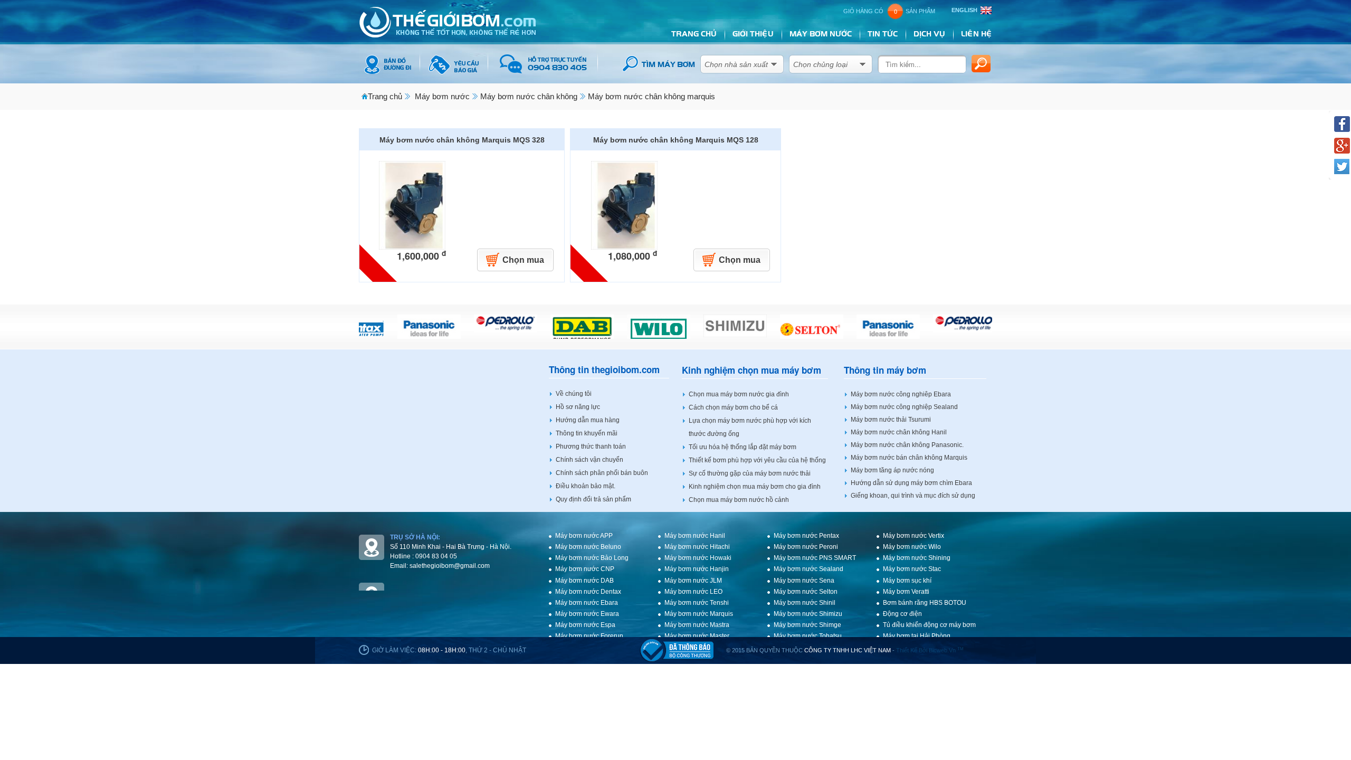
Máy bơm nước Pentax (806, 535)
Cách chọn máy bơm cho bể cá (733, 407)
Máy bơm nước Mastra (696, 625)
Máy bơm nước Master (696, 636)
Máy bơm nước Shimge (807, 625)
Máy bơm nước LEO (693, 591)
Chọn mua (523, 259)
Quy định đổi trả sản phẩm (593, 499)
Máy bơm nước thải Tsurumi (891, 419)
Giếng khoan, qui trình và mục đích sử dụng (913, 495)
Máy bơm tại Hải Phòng (916, 636)
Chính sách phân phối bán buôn (602, 473)
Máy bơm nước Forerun (589, 636)
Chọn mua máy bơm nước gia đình (739, 394)
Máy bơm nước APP (584, 535)
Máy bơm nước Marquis (698, 614)
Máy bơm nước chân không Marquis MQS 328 (462, 140)
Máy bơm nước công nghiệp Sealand (904, 407)
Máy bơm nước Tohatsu (808, 636)
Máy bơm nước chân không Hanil (899, 432)
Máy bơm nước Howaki (697, 558)
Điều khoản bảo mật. (585, 486)
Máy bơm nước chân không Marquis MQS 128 (675, 140)
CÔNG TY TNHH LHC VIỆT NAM (847, 650)
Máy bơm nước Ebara (586, 602)
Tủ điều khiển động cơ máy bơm (929, 625)
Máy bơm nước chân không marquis (651, 96)
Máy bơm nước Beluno (588, 546)
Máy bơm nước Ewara (587, 614)
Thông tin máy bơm (885, 370)
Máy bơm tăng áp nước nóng (892, 470)
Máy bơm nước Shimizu (808, 614)
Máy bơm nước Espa (585, 625)
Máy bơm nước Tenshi (696, 602)
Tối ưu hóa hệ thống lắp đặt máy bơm (742, 447)
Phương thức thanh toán (591, 446)
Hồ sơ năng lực (578, 407)
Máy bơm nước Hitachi (697, 546)
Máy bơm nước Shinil (804, 602)
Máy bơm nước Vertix (913, 535)
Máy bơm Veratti (906, 591)
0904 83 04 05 (436, 556)
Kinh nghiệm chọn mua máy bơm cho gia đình (755, 486)
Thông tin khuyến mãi (586, 433)
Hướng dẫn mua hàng (588, 420)
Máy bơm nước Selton (806, 591)
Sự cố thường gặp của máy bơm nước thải (750, 473)
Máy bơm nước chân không (528, 96)
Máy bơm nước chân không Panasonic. (907, 445)
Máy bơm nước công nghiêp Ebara (901, 394)
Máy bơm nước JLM (693, 580)
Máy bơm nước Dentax (588, 591)
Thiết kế (906, 650)
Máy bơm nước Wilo (912, 546)
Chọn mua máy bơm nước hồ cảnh (739, 500)
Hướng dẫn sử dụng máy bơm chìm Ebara (911, 483)
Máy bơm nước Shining (916, 558)
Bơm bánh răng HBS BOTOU (924, 602)
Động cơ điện (902, 614)
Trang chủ (385, 96)
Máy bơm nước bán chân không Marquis (909, 457)
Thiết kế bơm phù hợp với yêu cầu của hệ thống (757, 460)
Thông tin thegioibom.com (604, 370)
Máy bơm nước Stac (912, 569)
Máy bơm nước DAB (584, 580)
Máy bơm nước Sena (804, 580)
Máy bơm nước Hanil (694, 535)
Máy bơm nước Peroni (806, 546)
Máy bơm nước (442, 96)
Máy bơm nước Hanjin (696, 569)
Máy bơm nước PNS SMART (815, 558)
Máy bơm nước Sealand (808, 569)
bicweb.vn (946, 650)
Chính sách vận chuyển (589, 459)
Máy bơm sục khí (907, 580)
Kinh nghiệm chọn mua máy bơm (751, 370)
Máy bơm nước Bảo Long (592, 558)
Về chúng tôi (574, 393)
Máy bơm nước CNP (584, 569)
